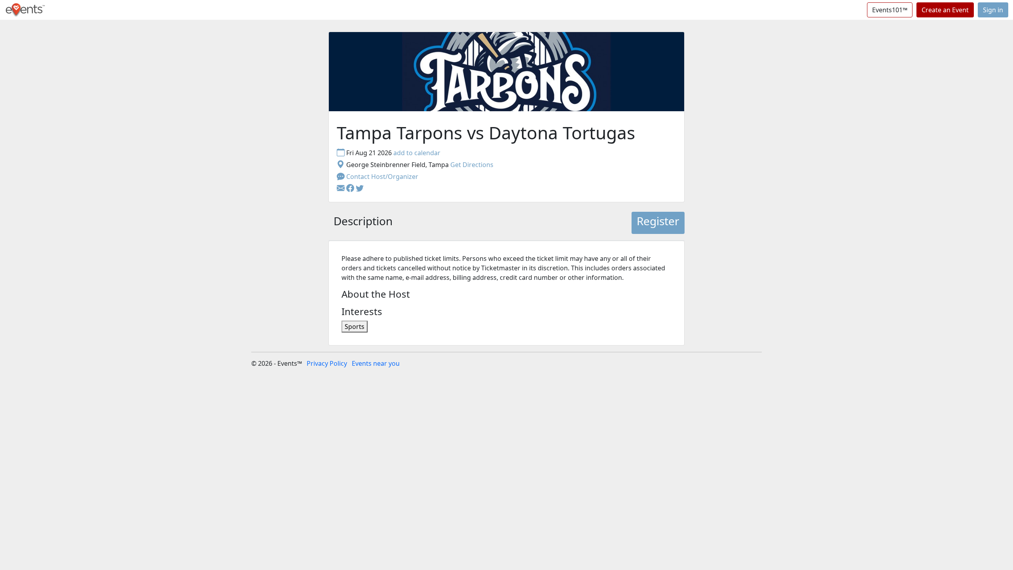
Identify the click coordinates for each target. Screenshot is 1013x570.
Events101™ (889, 10)
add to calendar (416, 152)
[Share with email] (341, 188)
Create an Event (945, 10)
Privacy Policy (327, 363)
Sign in (993, 10)
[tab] (363, 223)
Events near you (376, 363)
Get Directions (471, 164)
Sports (354, 326)
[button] (351, 188)
